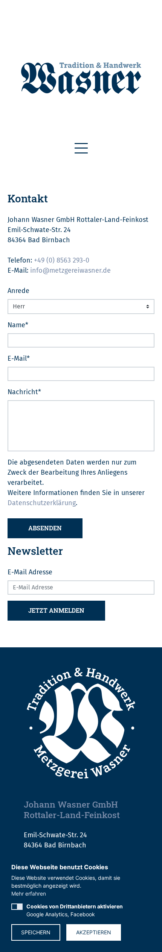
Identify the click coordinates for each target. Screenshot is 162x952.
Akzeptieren (93, 932)
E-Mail (19, 358)
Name (18, 325)
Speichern (35, 932)
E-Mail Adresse (30, 572)
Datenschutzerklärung (42, 503)
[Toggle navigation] (81, 148)
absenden (45, 528)
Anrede (18, 291)
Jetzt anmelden (56, 610)
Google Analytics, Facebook (74, 910)
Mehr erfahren (28, 893)
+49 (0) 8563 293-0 (61, 260)
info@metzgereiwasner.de (70, 270)
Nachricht (24, 392)
